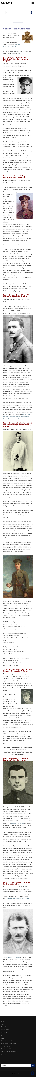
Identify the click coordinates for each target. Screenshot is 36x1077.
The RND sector (5, 1046)
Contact (3, 1055)
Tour (2, 1024)
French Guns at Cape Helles (9, 1049)
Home (3, 1021)
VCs (2, 1035)
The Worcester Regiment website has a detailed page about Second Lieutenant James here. (17, 416)
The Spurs (4, 1032)
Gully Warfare (5, 1029)
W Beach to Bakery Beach (8, 1043)
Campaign (4, 1027)
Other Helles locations (7, 1041)
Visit (2, 1038)
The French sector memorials (9, 1051)
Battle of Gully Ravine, (17, 823)
